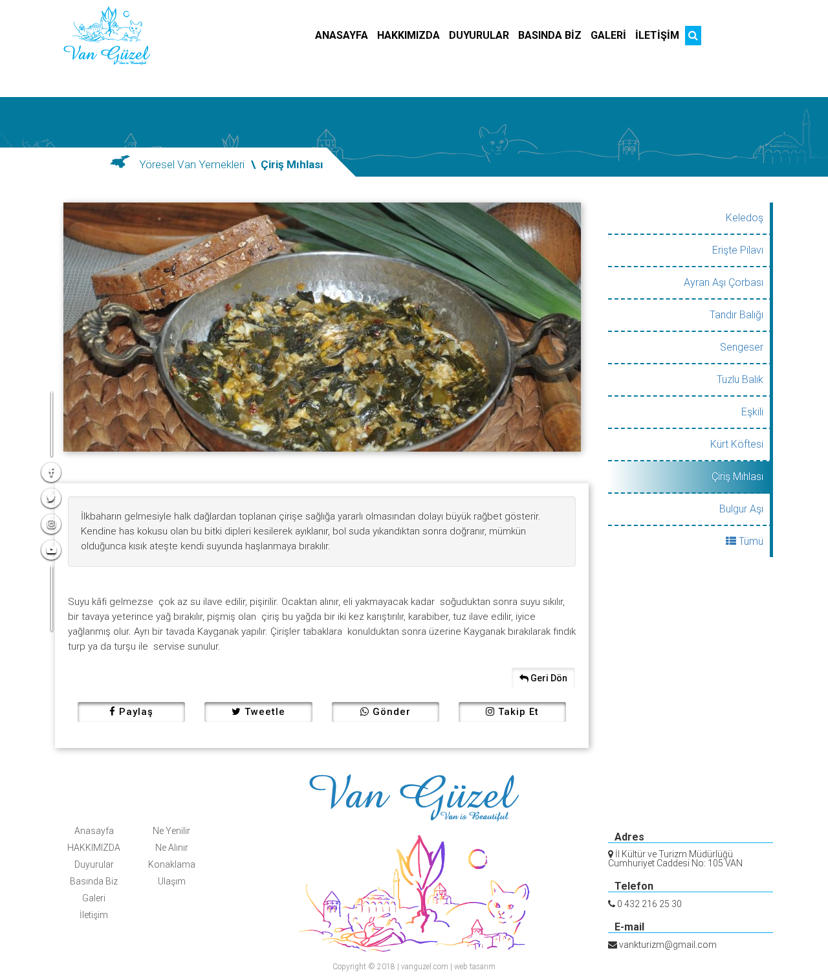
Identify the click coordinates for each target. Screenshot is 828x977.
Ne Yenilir (171, 830)
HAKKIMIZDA (93, 847)
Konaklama (171, 864)
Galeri (93, 898)
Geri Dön (547, 678)
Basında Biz (94, 881)
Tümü (749, 541)
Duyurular (94, 864)
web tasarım (475, 967)
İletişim (94, 914)
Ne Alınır (171, 847)
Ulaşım (172, 881)
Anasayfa (94, 830)
